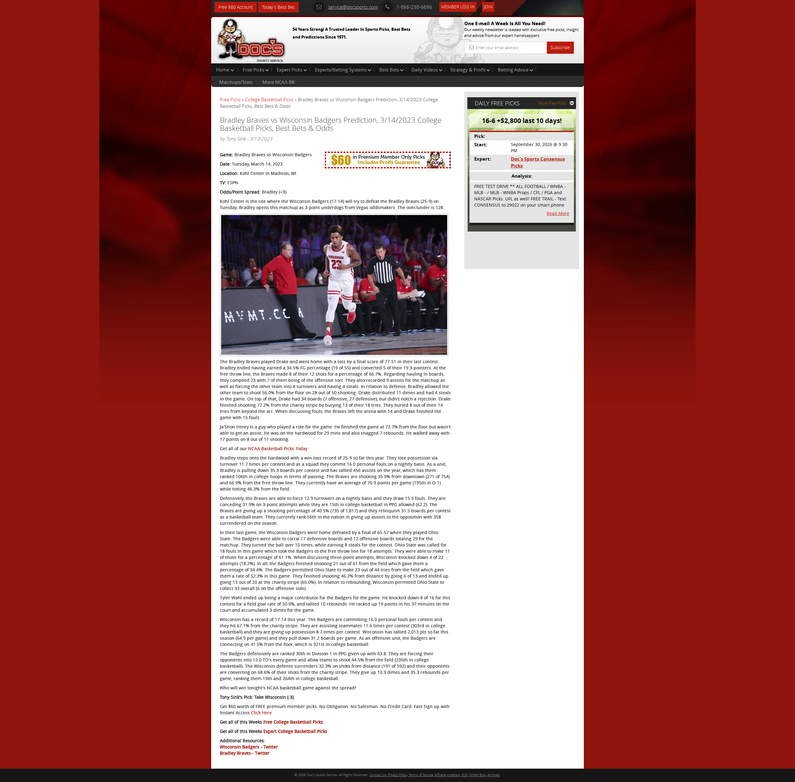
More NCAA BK (278, 82)
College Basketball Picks (269, 99)
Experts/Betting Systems (341, 69)
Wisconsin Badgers (239, 747)
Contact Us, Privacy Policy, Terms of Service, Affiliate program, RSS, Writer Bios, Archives (435, 774)
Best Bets (389, 69)
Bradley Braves (235, 753)
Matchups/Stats (235, 82)
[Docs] (251, 39)
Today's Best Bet (278, 7)
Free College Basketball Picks (293, 722)
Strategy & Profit (467, 69)
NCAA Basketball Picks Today (277, 448)
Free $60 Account (235, 7)
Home (223, 69)
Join (488, 7)
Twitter (270, 747)
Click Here (261, 713)
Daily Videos (424, 69)
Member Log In (458, 7)
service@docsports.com (353, 7)
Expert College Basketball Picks (295, 731)
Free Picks (253, 69)
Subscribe (560, 47)
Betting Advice (513, 69)
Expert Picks (289, 69)
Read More (558, 213)
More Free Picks (552, 103)
